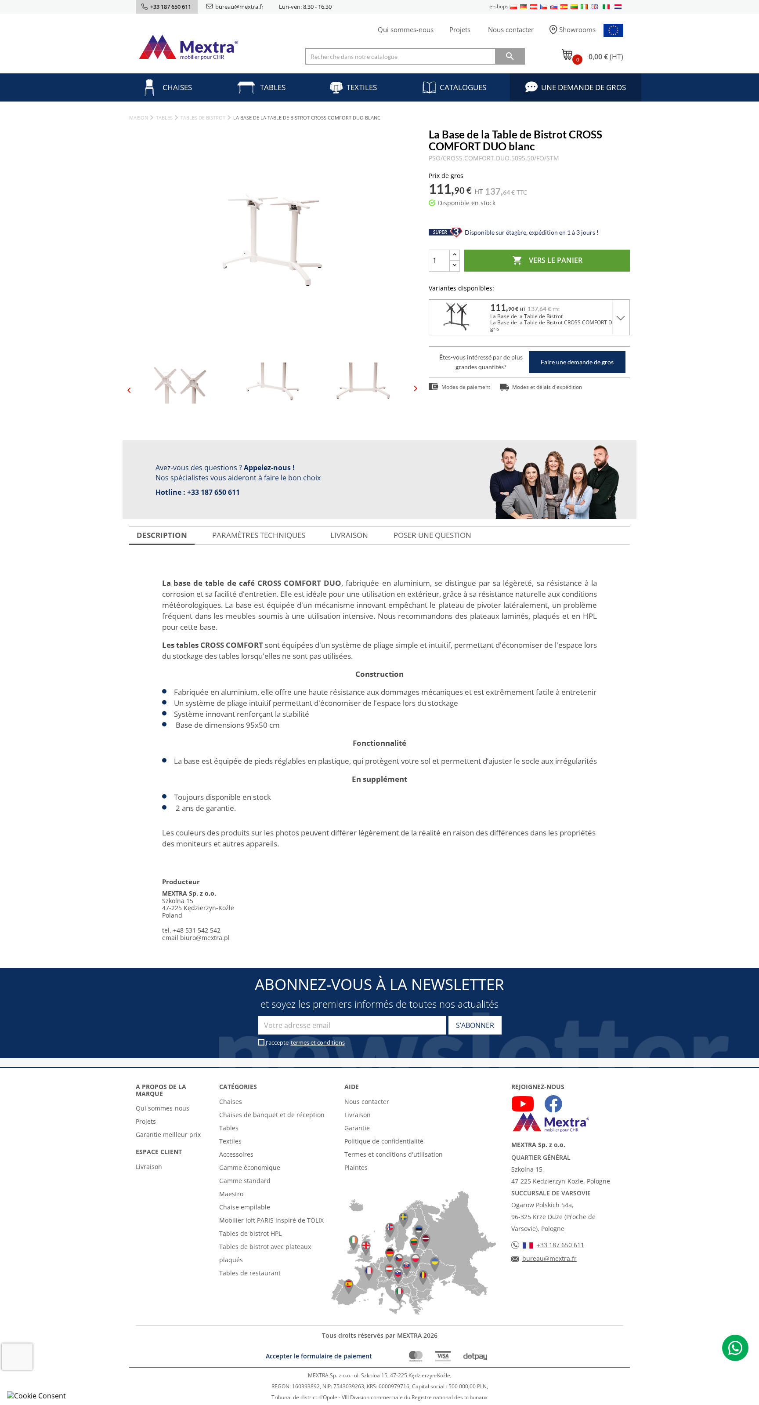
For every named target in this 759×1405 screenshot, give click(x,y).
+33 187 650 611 (213, 492)
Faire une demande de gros (577, 362)
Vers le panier (547, 260)
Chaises (177, 87)
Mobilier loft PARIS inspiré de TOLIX (271, 1220)
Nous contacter (511, 29)
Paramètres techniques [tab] (258, 535)
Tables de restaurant (250, 1273)
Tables (273, 87)
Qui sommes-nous (406, 29)
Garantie (357, 1128)
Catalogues (463, 87)
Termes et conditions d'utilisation (393, 1154)
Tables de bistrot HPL (250, 1233)
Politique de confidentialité (383, 1141)
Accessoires (236, 1154)
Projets (459, 29)
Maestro (231, 1194)
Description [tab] (162, 535)
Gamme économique (249, 1167)
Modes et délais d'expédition (547, 387)
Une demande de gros (583, 87)
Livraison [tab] (349, 535)
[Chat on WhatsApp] (735, 1348)
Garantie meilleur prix (168, 1134)
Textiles (362, 87)
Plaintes (356, 1167)
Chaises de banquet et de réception (272, 1115)
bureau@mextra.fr (239, 7)
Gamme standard (245, 1180)
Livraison (149, 1166)
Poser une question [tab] (432, 535)
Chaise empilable (244, 1207)
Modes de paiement (465, 387)
